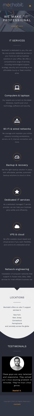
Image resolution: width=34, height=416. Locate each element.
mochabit (17, 408)
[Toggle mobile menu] (30, 6)
